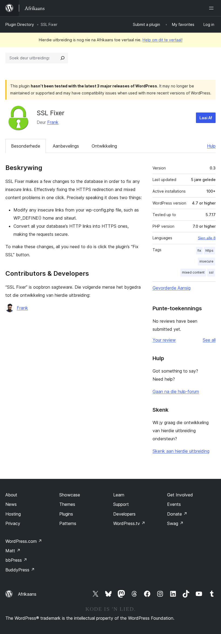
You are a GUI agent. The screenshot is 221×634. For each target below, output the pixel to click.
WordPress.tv (129, 523)
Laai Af (205, 117)
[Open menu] (212, 8)
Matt (12, 550)
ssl (211, 272)
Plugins (66, 514)
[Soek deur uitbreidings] (62, 58)
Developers (124, 514)
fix (199, 250)
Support (121, 504)
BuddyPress (20, 569)
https (209, 250)
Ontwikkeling (104, 146)
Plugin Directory (19, 24)
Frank (52, 122)
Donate (177, 514)
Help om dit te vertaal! (162, 40)
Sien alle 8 (207, 238)
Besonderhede (25, 146)
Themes (67, 504)
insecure (206, 261)
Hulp (211, 146)
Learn (118, 494)
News (11, 504)
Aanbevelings (66, 146)
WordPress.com (23, 541)
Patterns (67, 523)
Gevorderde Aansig (172, 288)
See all (209, 340)
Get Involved (180, 494)
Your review (164, 340)
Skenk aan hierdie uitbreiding (181, 451)
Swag (175, 523)
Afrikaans (27, 594)
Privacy (12, 523)
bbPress (16, 560)
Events (174, 504)
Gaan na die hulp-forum (176, 391)
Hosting (13, 514)
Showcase (69, 494)
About (11, 494)
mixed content (193, 272)
